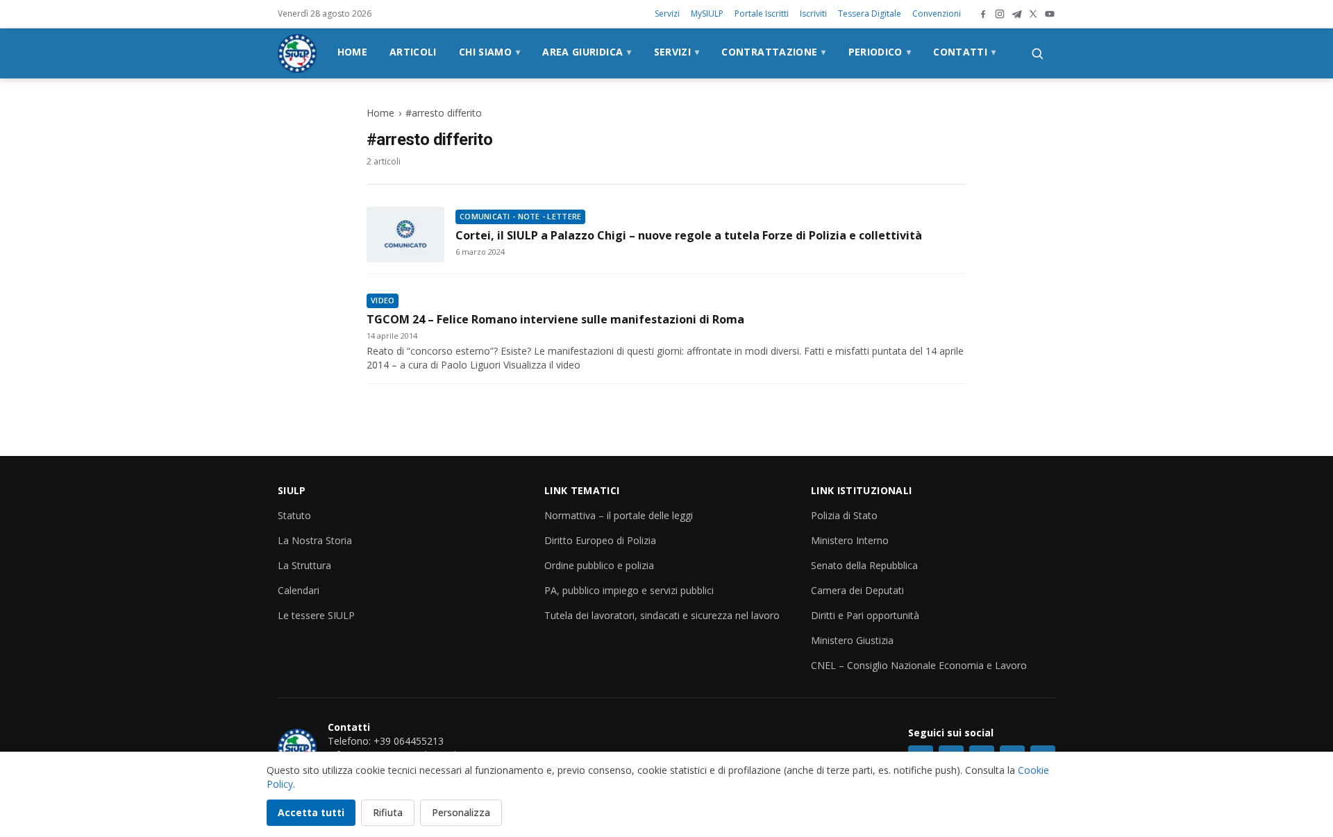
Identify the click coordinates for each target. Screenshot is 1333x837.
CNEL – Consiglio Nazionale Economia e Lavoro (919, 665)
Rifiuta (388, 812)
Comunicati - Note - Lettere (520, 216)
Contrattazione (773, 51)
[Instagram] (999, 13)
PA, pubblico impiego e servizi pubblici (629, 590)
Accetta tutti (311, 812)
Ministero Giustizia (852, 640)
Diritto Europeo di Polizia (600, 540)
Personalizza (461, 812)
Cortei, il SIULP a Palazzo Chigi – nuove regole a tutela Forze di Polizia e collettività (688, 235)
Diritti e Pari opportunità (865, 615)
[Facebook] (983, 13)
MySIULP (707, 13)
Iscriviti (813, 13)
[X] (1033, 13)
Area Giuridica (586, 51)
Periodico (880, 51)
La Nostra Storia (315, 540)
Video (382, 300)
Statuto (294, 515)
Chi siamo (490, 51)
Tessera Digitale (869, 13)
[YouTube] (1049, 13)
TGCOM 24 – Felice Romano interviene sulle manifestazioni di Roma (555, 319)
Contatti (964, 51)
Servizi (667, 13)
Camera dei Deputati (857, 590)
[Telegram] (1016, 13)
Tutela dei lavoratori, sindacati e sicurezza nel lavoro (662, 615)
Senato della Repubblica (864, 565)
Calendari (298, 590)
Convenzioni (936, 13)
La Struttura (304, 565)
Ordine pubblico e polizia (599, 565)
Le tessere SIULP (316, 615)
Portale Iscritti (762, 13)
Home (352, 51)
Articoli (413, 51)
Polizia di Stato (844, 515)
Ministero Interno (850, 540)
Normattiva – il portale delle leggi (618, 515)
